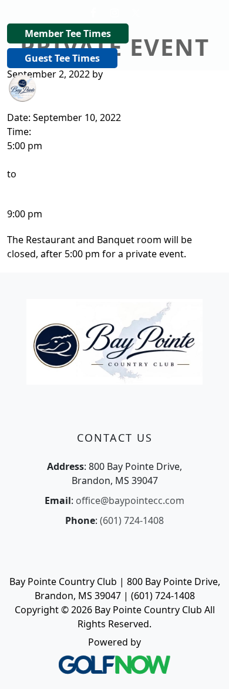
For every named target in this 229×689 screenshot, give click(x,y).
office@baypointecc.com (130, 500)
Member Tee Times (68, 33)
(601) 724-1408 (132, 520)
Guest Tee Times (62, 58)
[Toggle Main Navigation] (205, 87)
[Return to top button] (205, 666)
